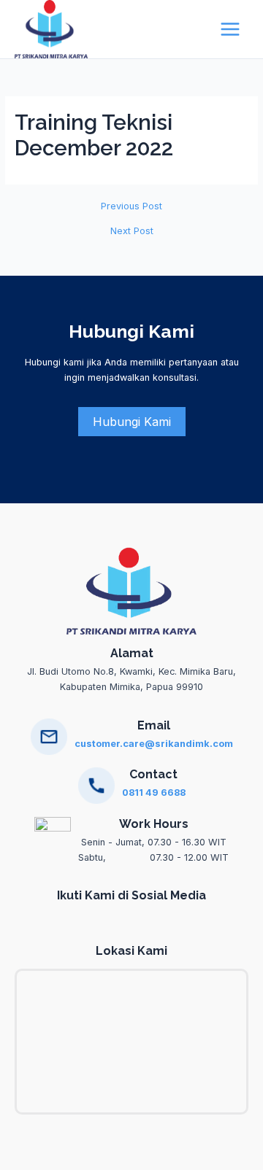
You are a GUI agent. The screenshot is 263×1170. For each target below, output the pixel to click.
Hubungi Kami (132, 421)
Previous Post (131, 207)
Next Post (131, 231)
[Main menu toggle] (230, 29)
